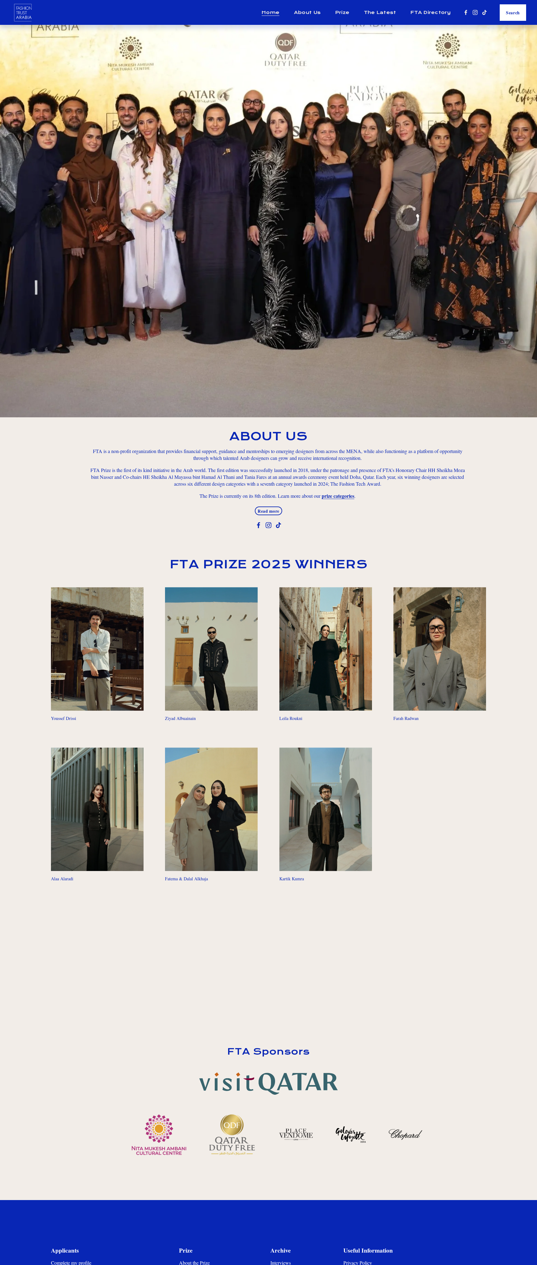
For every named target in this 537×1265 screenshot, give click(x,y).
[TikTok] (484, 12)
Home (270, 12)
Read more (268, 511)
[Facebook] (466, 12)
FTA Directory (431, 12)
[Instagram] (475, 12)
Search (513, 12)
